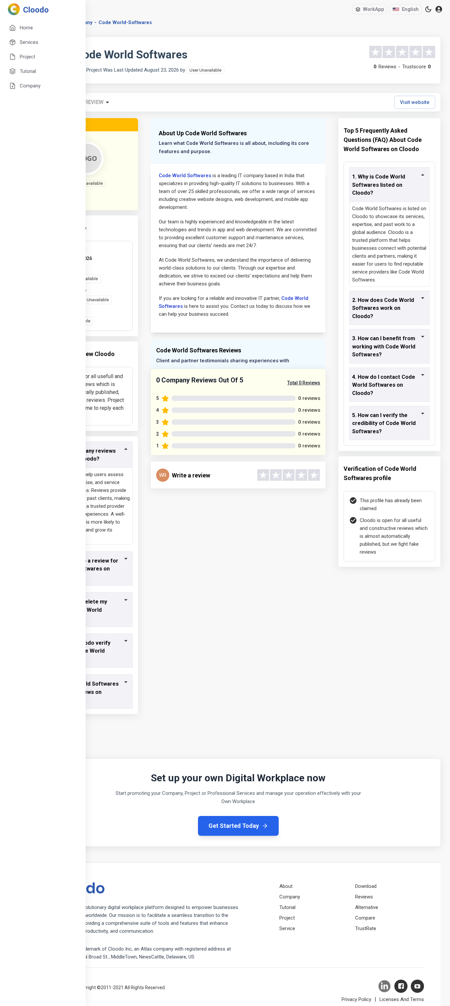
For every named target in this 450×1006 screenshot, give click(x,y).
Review (94, 102)
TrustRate (365, 928)
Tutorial (287, 907)
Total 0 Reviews (303, 382)
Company (289, 897)
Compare (365, 918)
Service (287, 928)
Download (366, 886)
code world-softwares (125, 22)
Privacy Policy (356, 999)
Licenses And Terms (402, 999)
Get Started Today (234, 825)
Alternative (366, 907)
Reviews (364, 897)
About (286, 886)
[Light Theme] (428, 9)
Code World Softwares (185, 175)
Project (287, 918)
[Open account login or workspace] (439, 9)
